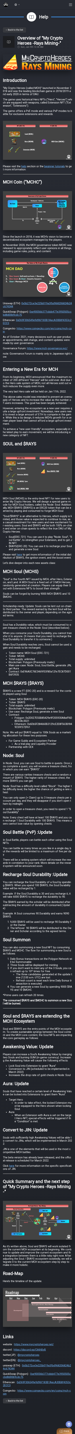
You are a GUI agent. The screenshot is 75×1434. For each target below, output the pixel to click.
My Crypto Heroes (6, 5)
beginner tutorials (54, 166)
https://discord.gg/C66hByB (30, 1349)
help (23, 166)
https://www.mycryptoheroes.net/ (34, 1344)
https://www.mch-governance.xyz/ (47, 348)
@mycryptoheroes (28, 1355)
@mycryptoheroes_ (29, 1360)
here (19, 554)
